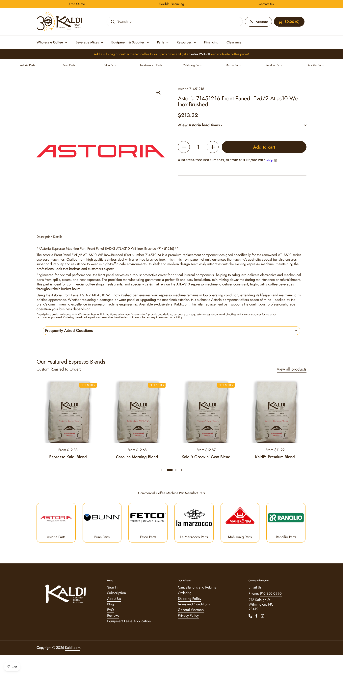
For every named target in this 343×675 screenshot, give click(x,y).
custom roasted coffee (134, 54)
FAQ (110, 609)
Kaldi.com (72, 647)
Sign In (112, 587)
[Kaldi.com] (60, 22)
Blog (110, 604)
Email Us (255, 587)
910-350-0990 (271, 593)
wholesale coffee (228, 54)
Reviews (113, 615)
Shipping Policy (189, 598)
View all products (291, 369)
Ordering (185, 592)
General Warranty (191, 609)
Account (262, 21)
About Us (114, 598)
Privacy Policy (188, 615)
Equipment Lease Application (129, 621)
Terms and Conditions (194, 604)
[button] (289, 22)
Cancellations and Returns (197, 587)
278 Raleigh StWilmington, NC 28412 (261, 604)
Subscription (116, 592)
